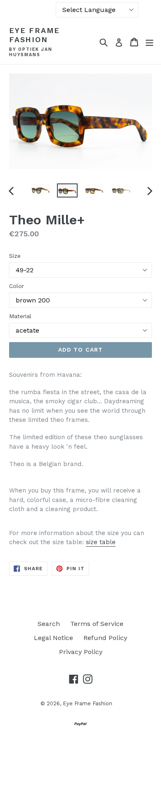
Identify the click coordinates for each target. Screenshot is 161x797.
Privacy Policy (80, 652)
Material (20, 316)
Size (15, 255)
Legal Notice (53, 638)
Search (49, 624)
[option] (40, 190)
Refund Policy (105, 638)
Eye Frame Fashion (34, 35)
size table (101, 542)
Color (16, 286)
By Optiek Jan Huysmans (30, 52)
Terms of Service (96, 624)
